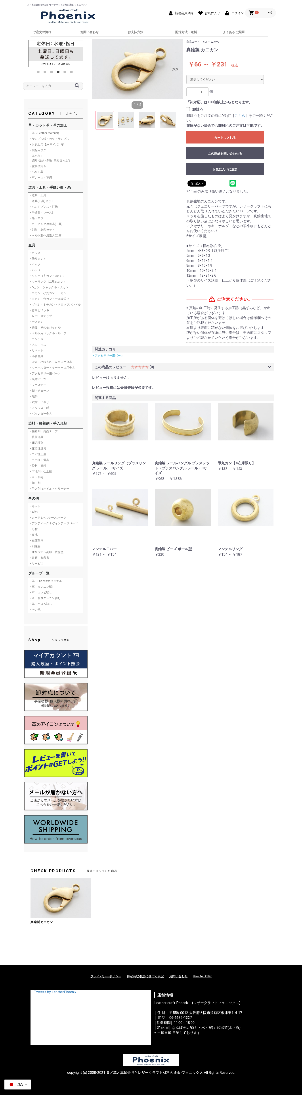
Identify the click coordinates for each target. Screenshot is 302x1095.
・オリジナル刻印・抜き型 (46, 552)
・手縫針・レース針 (42, 212)
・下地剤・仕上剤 (40, 471)
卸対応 (197, 109)
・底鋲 (33, 396)
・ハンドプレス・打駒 (43, 206)
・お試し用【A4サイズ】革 (46, 144)
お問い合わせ (89, 32)
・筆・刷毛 (36, 477)
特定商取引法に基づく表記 (145, 976)
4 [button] (59, 73)
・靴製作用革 (37, 166)
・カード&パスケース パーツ (47, 517)
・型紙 (33, 512)
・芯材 (33, 529)
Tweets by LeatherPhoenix (55, 992)
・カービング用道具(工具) (46, 224)
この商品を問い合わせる (225, 153)
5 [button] (65, 73)
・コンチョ (36, 339)
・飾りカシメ (37, 258)
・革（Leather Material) (44, 133)
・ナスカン (36, 321)
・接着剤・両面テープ (43, 431)
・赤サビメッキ (39, 310)
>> (175, 69)
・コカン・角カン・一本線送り (49, 298)
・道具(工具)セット (41, 201)
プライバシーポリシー (105, 976)
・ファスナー (37, 385)
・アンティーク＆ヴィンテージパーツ (53, 523)
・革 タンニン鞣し (42, 586)
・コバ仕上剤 (37, 454)
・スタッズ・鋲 (39, 408)
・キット (34, 506)
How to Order (202, 976)
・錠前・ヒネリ (39, 402)
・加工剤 (34, 483)
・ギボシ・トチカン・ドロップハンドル (55, 304)
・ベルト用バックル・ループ (47, 333)
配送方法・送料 (186, 32)
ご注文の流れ (42, 32)
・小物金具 (36, 356)
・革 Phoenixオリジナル (45, 581)
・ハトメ (34, 270)
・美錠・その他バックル (45, 327)
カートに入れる (225, 137)
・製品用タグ (37, 150)
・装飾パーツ (37, 379)
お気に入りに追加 (225, 169)
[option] (55, 53)
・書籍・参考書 (39, 557)
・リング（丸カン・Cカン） (47, 276)
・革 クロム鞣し (40, 604)
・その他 (34, 609)
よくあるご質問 (234, 32)
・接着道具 (36, 437)
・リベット (36, 350)
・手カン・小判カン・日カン (47, 293)
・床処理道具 (37, 448)
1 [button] (39, 73)
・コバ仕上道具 (39, 460)
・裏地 (33, 534)
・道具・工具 (37, 195)
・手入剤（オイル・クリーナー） (50, 488)
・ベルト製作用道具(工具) (46, 235)
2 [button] (46, 73)
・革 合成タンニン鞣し (45, 598)
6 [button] (72, 73)
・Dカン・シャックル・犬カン (48, 287)
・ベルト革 (36, 172)
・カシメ (34, 253)
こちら (240, 115)
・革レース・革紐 (40, 177)
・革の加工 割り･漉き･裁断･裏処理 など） (50, 158)
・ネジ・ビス (37, 344)
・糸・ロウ (36, 218)
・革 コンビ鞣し (40, 592)
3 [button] (52, 73)
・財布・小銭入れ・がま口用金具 (50, 362)
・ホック (34, 264)
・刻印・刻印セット (42, 229)
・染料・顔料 (37, 465)
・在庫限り (36, 540)
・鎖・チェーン (39, 390)
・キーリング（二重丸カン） (47, 281)
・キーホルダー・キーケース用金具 (52, 367)
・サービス (36, 563)
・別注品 (34, 546)
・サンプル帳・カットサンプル (49, 138)
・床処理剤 (36, 442)
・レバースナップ (40, 316)
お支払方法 (135, 32)
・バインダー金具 (40, 413)
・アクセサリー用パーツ (45, 373)
